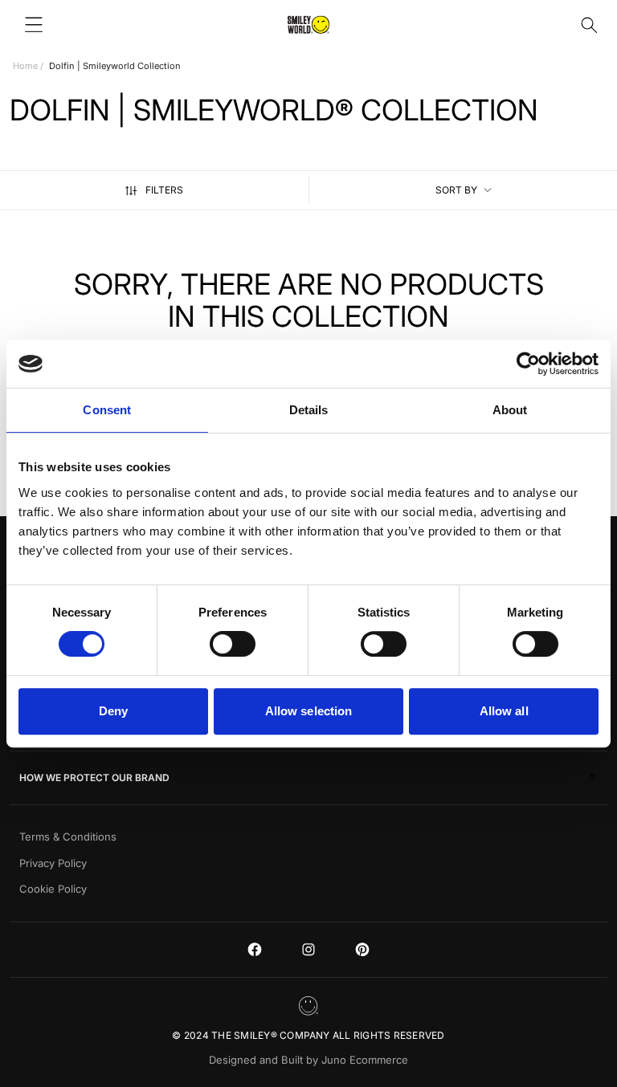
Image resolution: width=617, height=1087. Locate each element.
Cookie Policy (53, 888)
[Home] (308, 25)
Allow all (504, 711)
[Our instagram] (308, 949)
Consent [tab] (107, 410)
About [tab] (510, 410)
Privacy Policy (53, 863)
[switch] (232, 644)
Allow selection (309, 711)
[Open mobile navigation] (33, 24)
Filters (164, 190)
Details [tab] (309, 410)
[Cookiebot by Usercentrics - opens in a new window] (528, 364)
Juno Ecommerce (364, 1059)
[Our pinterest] (362, 949)
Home (25, 65)
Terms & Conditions (67, 836)
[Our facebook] (254, 949)
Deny (113, 711)
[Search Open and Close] (589, 25)
